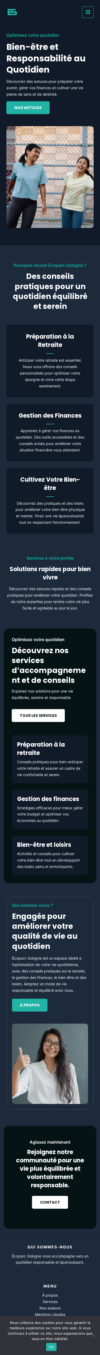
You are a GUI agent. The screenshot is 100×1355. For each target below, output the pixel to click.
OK (51, 1347)
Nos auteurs (50, 1308)
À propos (50, 1295)
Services (50, 1301)
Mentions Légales (50, 1314)
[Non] (93, 1335)
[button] (38, 715)
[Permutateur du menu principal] (88, 12)
